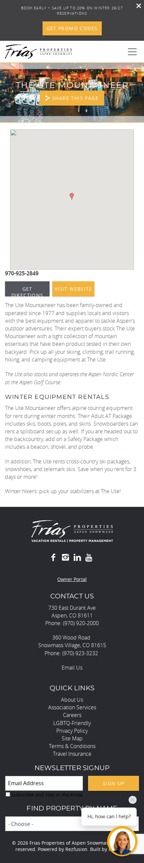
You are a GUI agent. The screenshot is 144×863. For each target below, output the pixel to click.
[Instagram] (65, 557)
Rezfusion (76, 849)
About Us (72, 699)
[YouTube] (89, 557)
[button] (71, 196)
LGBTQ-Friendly (72, 723)
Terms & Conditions (72, 746)
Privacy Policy (72, 730)
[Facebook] (53, 557)
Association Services (72, 707)
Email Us (72, 667)
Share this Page (75, 98)
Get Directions (27, 291)
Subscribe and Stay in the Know (47, 795)
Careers (72, 715)
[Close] (136, 6)
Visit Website (73, 289)
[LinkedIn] (77, 557)
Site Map (72, 738)
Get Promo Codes (72, 28)
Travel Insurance (72, 753)
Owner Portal (72, 579)
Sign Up (114, 783)
